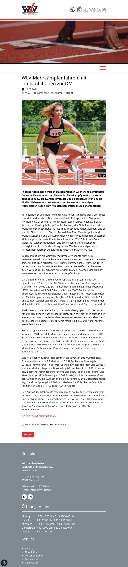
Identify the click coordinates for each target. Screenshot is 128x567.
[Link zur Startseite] (30, 9)
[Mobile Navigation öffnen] (103, 68)
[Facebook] (24, 497)
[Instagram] (30, 497)
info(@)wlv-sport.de (41, 489)
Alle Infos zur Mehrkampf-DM (40, 415)
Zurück (28, 434)
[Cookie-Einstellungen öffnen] (4, 562)
